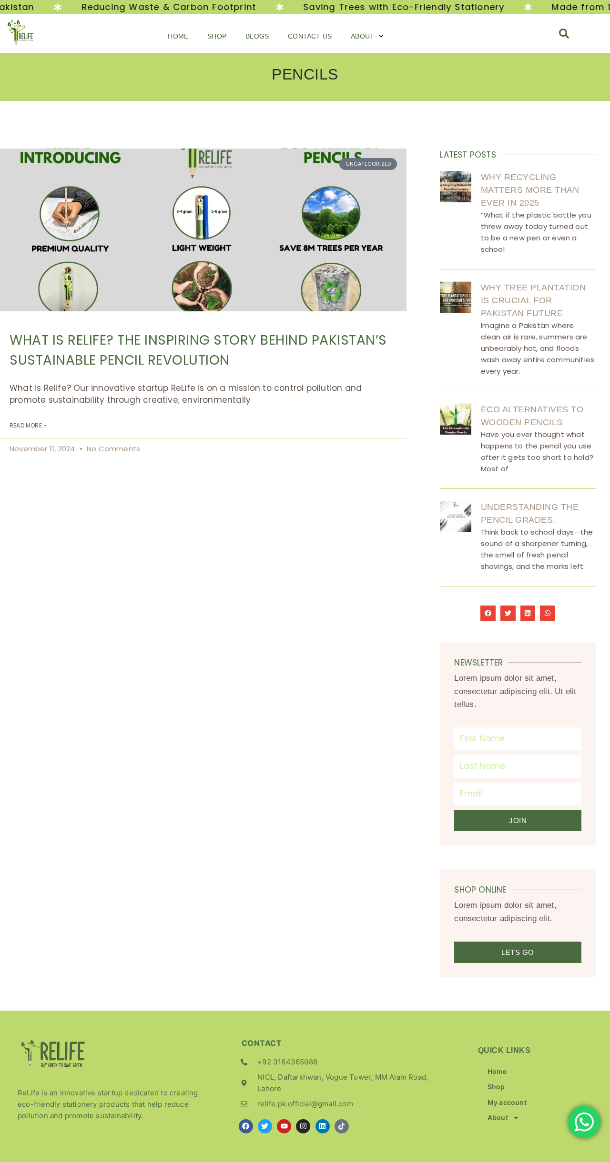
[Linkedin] (322, 1126)
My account (507, 1102)
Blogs (257, 36)
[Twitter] (265, 1126)
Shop (216, 36)
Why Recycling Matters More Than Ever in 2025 (530, 190)
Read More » (28, 425)
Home (178, 36)
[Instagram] (303, 1126)
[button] (564, 36)
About (362, 36)
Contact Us (310, 36)
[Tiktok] (342, 1126)
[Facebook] (246, 1126)
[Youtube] (284, 1126)
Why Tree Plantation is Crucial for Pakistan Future (533, 300)
